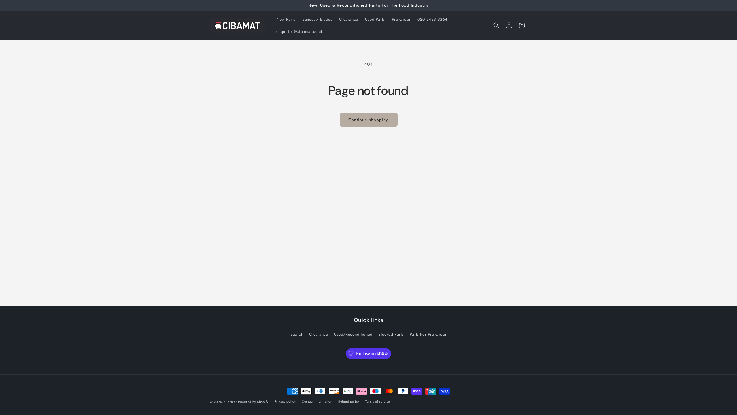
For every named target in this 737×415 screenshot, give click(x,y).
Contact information (317, 401)
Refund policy (348, 401)
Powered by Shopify (253, 401)
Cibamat (230, 401)
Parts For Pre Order (428, 334)
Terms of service (377, 401)
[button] (496, 25)
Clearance (318, 334)
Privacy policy (285, 401)
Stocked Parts (391, 334)
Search (296, 334)
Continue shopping (368, 120)
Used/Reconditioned (353, 334)
